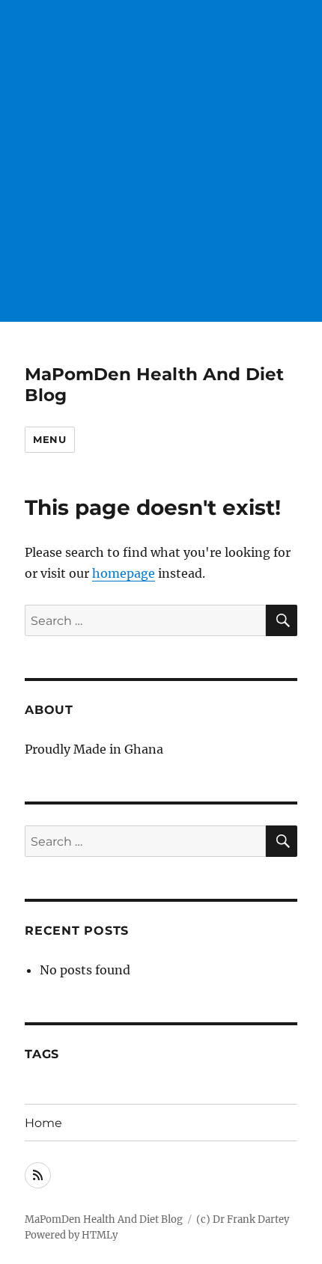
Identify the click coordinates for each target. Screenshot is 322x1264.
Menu (49, 439)
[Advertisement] (161, 161)
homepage (123, 573)
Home (43, 1123)
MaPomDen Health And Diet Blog (104, 1219)
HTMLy (100, 1235)
